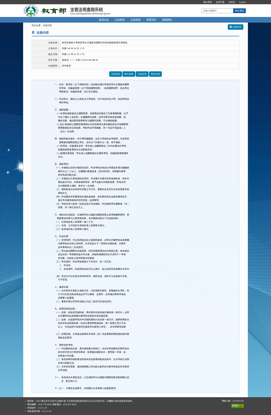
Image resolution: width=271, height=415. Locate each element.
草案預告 (151, 19)
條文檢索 (128, 74)
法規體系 (120, 19)
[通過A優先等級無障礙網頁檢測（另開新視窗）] (237, 405)
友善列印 (237, 27)
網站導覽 (207, 2)
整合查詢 (239, 10)
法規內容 (115, 74)
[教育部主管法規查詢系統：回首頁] (45, 6)
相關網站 (167, 19)
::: (198, 2)
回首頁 (232, 2)
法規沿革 (142, 74)
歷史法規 (155, 74)
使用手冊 (220, 2)
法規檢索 (135, 19)
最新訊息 (104, 19)
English (242, 2)
